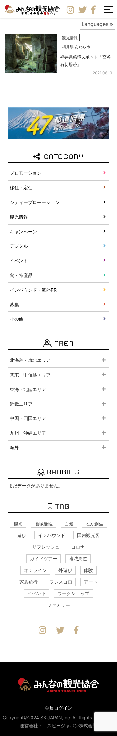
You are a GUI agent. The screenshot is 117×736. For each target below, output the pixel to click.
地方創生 (94, 523)
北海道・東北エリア (30, 360)
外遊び (65, 570)
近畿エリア (21, 404)
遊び (21, 535)
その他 (16, 318)
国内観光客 (88, 535)
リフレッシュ (45, 547)
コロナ (78, 547)
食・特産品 (21, 275)
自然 (68, 523)
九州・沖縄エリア (28, 433)
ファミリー (58, 605)
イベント (19, 260)
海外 (14, 447)
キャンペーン (23, 231)
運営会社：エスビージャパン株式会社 (58, 725)
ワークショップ (73, 593)
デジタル (19, 246)
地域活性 (43, 523)
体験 (88, 570)
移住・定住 (21, 187)
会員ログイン (58, 708)
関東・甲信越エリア (30, 374)
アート (91, 582)
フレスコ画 (60, 582)
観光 (18, 523)
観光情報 (19, 217)
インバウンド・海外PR (33, 290)
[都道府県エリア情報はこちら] (58, 122)
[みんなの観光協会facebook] (93, 10)
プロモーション (26, 173)
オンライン (35, 570)
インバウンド (51, 535)
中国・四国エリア (28, 418)
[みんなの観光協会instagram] (70, 10)
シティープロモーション (35, 202)
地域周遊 (78, 558)
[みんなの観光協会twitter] (82, 10)
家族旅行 (29, 582)
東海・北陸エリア (28, 389)
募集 (14, 304)
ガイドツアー (43, 558)
